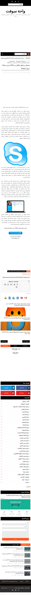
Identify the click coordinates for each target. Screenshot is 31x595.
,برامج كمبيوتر (6, 72)
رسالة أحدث (26, 341)
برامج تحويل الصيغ (24, 445)
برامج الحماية (25, 419)
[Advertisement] (15, 34)
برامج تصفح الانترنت (24, 451)
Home (28, 61)
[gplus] (12, 1)
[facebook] (18, 1)
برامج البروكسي (25, 409)
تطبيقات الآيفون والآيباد (23, 474)
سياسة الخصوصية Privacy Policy (9, 581)
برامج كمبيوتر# (11, 271)
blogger (5, 346)
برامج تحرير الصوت (24, 438)
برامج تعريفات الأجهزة (23, 458)
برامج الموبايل (25, 430)
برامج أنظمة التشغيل (24, 435)
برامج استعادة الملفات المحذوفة (21, 406)
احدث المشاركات (25, 544)
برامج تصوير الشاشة (24, 456)
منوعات (27, 482)
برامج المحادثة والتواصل (21, 61)
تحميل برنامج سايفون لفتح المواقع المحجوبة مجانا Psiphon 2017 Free (16, 332)
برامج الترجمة (25, 414)
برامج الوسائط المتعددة (23, 432)
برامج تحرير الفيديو (24, 443)
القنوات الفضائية (25, 404)
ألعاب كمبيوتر (25, 401)
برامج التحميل (25, 412)
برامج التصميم (25, 417)
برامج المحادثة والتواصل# (20, 271)
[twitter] (15, 1)
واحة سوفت (15, 11)
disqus (15, 346)
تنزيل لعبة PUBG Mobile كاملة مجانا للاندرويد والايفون (13, 566)
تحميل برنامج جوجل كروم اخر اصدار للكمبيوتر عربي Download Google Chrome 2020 (18, 304)
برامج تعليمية (26, 461)
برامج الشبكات (25, 422)
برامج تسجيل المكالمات (23, 448)
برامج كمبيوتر (12, 61)
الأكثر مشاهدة (15, 544)
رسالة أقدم (4, 341)
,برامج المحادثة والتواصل (14, 72)
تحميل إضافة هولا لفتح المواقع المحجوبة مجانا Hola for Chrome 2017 (17, 318)
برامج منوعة (26, 472)
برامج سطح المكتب (24, 464)
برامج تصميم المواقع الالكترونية (21, 453)
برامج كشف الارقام (24, 466)
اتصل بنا (21, 581)
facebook (25, 346)
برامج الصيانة (26, 425)
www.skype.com (15, 238)
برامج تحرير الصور (24, 440)
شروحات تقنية (25, 479)
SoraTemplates (10, 588)
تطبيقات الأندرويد (25, 477)
